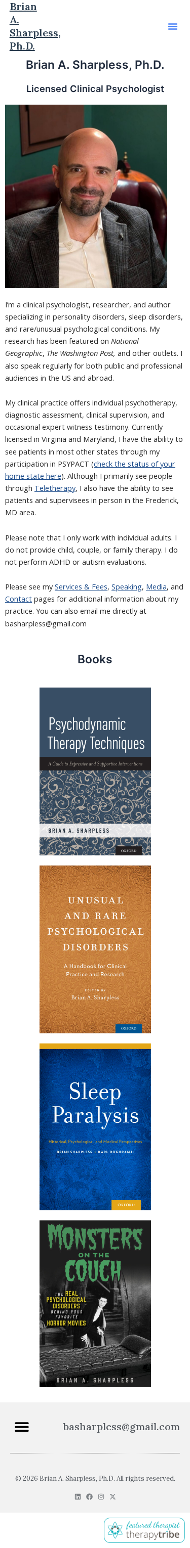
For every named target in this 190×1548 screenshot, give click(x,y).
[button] (172, 26)
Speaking (126, 586)
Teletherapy (54, 488)
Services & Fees (81, 586)
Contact (18, 599)
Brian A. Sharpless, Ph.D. (35, 26)
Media (156, 586)
